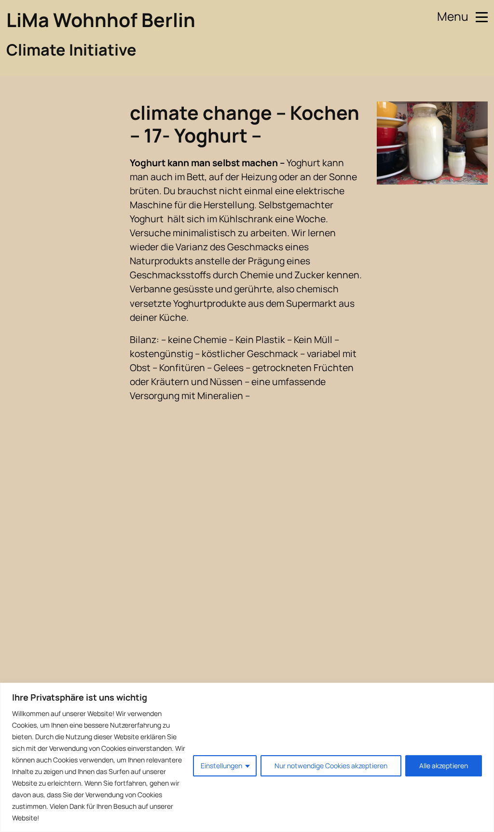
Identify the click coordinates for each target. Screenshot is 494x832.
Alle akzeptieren (443, 765)
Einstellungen (221, 765)
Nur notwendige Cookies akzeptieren (330, 765)
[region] (247, 757)
